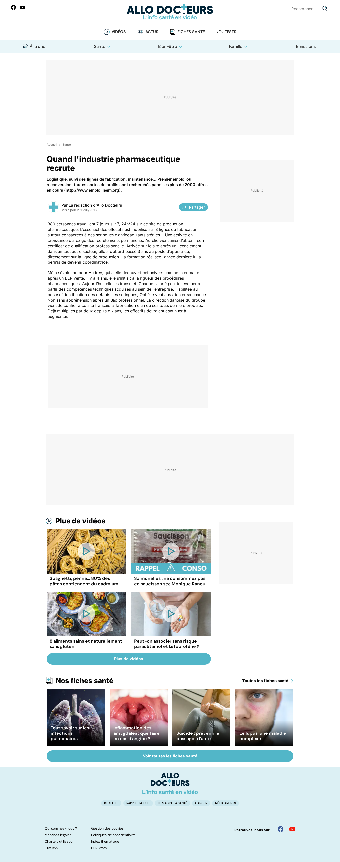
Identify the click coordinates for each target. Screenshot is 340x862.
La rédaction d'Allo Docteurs (95, 205)
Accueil (52, 145)
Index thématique (105, 841)
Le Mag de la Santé (172, 803)
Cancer (201, 803)
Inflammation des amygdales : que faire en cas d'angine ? (136, 733)
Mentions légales (58, 835)
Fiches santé (191, 31)
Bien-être (167, 46)
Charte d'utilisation (59, 841)
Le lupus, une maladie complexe (262, 736)
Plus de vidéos (80, 521)
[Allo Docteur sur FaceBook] (13, 7)
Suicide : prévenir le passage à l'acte (197, 736)
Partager (197, 207)
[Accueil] (170, 783)
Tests (230, 31)
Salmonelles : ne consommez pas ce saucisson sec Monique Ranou (169, 581)
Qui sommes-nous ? (61, 828)
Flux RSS (51, 848)
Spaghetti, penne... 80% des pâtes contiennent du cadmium (84, 581)
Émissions (306, 46)
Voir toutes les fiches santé (170, 756)
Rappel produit (138, 803)
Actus (151, 31)
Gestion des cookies (107, 828)
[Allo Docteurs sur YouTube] (22, 7)
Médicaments (225, 803)
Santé (99, 46)
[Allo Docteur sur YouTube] (292, 829)
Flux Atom (99, 848)
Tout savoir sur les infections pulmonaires (70, 733)
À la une (37, 46)
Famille (235, 46)
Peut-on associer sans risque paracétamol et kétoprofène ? (166, 643)
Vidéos (119, 31)
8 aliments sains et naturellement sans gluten (86, 643)
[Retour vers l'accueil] (170, 12)
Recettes (111, 803)
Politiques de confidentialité (113, 835)
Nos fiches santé (84, 681)
